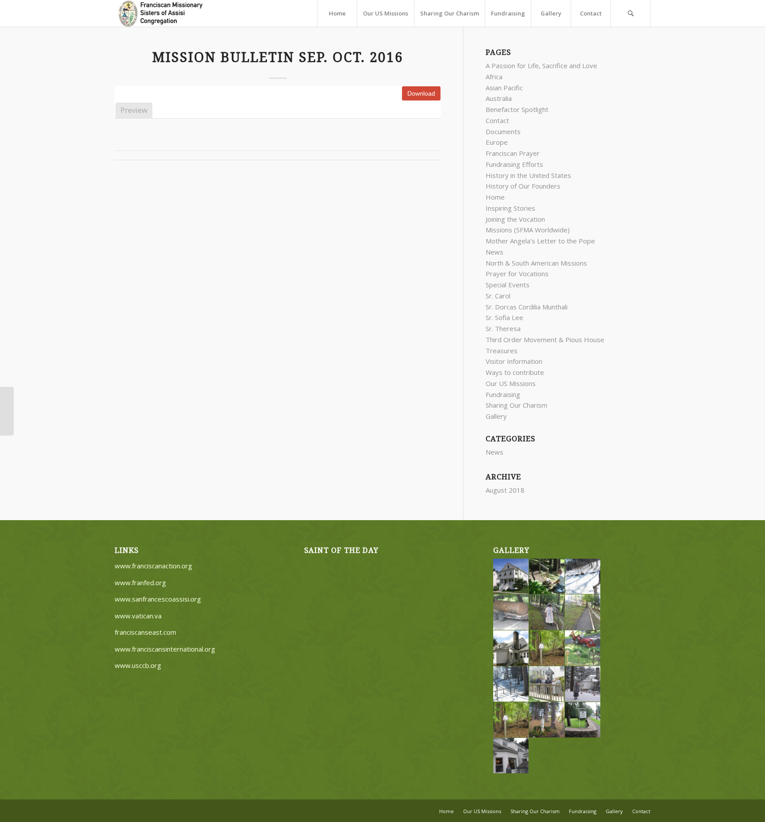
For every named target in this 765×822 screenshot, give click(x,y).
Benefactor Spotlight (517, 109)
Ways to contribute (515, 372)
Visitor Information (514, 361)
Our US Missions (511, 383)
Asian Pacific (504, 87)
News (494, 251)
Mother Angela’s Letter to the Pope (540, 240)
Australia (499, 98)
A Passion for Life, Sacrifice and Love (541, 65)
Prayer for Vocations (517, 273)
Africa (494, 76)
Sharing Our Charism (516, 405)
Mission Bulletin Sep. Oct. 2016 (277, 57)
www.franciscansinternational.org (165, 648)
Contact (497, 120)
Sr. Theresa (503, 328)
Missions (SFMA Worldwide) (528, 229)
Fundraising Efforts (514, 164)
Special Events (507, 284)
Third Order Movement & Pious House (545, 339)
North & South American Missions (536, 263)
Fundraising (503, 394)
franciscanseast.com (145, 632)
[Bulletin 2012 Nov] (7, 411)
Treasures (502, 350)
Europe (497, 142)
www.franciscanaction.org (153, 565)
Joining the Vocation (515, 219)
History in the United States (528, 175)
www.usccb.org (138, 665)
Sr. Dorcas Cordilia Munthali (527, 306)
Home (495, 197)
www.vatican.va (138, 615)
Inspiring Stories (510, 208)
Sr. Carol (498, 295)
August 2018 (505, 490)
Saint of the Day (341, 551)
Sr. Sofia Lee (504, 317)
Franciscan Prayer (513, 153)
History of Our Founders (523, 185)
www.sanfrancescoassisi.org (158, 598)
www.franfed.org (140, 582)
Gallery (496, 416)
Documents (503, 131)
